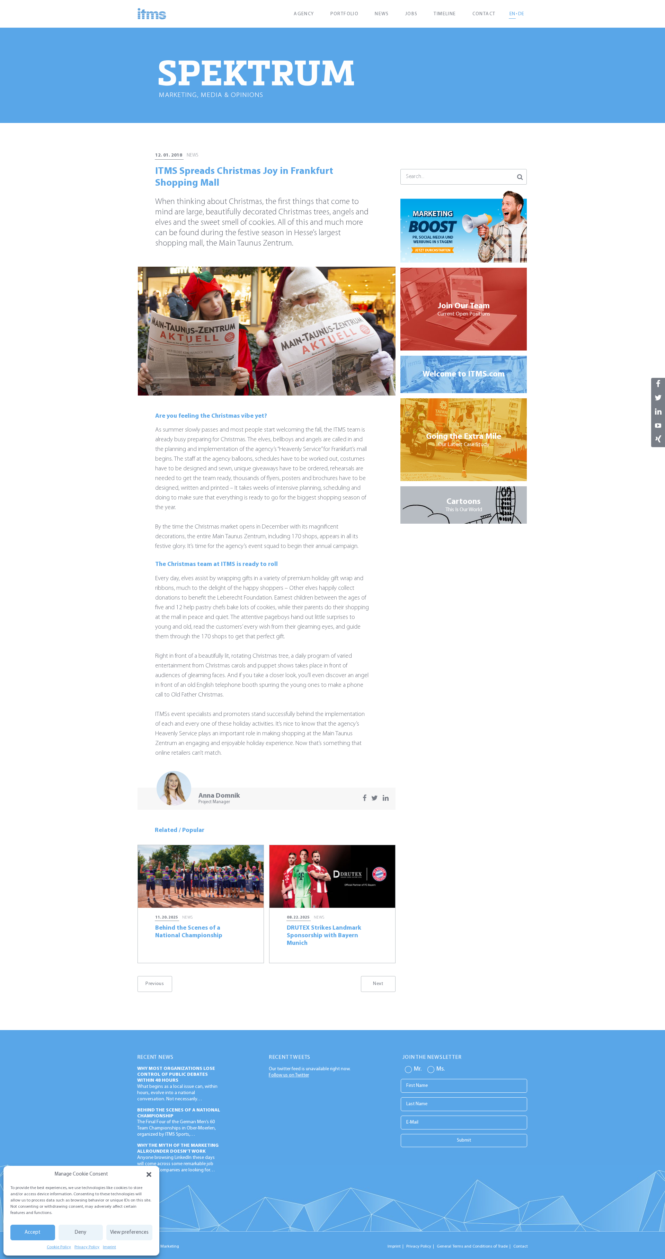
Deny (80, 1232)
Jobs (411, 14)
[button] (148, 1174)
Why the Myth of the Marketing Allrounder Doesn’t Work (178, 1148)
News (382, 14)
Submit (464, 1140)
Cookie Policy (59, 1247)
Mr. (418, 1069)
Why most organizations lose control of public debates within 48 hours (176, 1074)
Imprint (109, 1247)
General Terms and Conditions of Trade (472, 1246)
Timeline (445, 14)
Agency (304, 14)
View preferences (129, 1232)
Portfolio (344, 14)
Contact (484, 14)
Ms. (440, 1069)
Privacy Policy (86, 1247)
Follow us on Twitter (289, 1075)
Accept (33, 1232)
